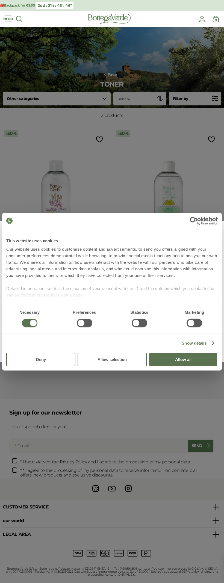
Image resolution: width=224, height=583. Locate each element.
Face (112, 74)
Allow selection (112, 359)
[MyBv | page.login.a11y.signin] (202, 19)
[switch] (84, 323)
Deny (41, 359)
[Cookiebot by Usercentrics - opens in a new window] (194, 221)
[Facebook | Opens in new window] (95, 492)
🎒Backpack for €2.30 (17, 5)
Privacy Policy (73, 461)
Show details (194, 343)
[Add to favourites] (99, 139)
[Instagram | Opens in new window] (128, 492)
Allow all (183, 359)
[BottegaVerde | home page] (109, 19)
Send (197, 445)
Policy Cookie (58, 295)
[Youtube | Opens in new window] (112, 492)
